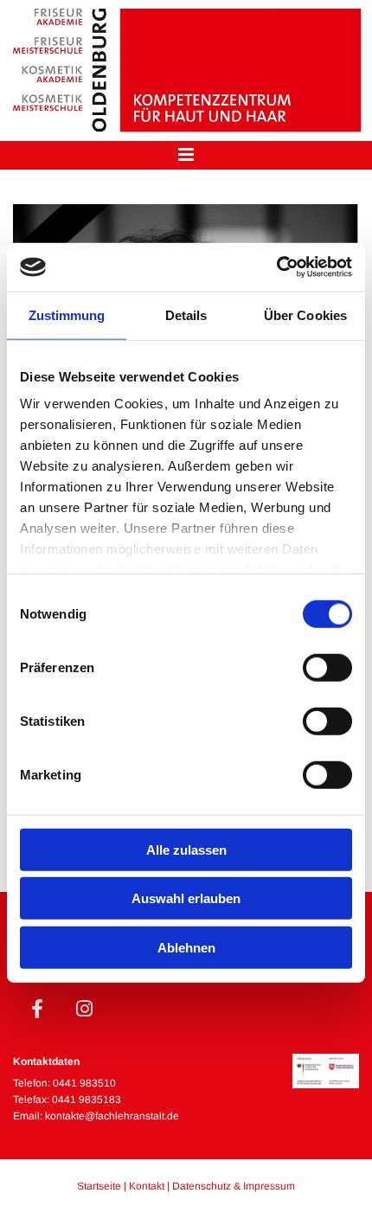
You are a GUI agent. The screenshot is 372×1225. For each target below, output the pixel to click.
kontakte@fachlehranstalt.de (112, 1116)
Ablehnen (186, 947)
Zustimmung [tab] (67, 314)
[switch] (327, 667)
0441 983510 (84, 1083)
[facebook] (36, 1008)
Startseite (99, 1186)
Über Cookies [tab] (305, 314)
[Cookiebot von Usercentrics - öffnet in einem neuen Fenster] (276, 267)
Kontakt (146, 1186)
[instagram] (84, 1008)
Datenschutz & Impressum (233, 1186)
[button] (186, 155)
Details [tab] (186, 314)
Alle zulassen (186, 849)
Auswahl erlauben (186, 898)
